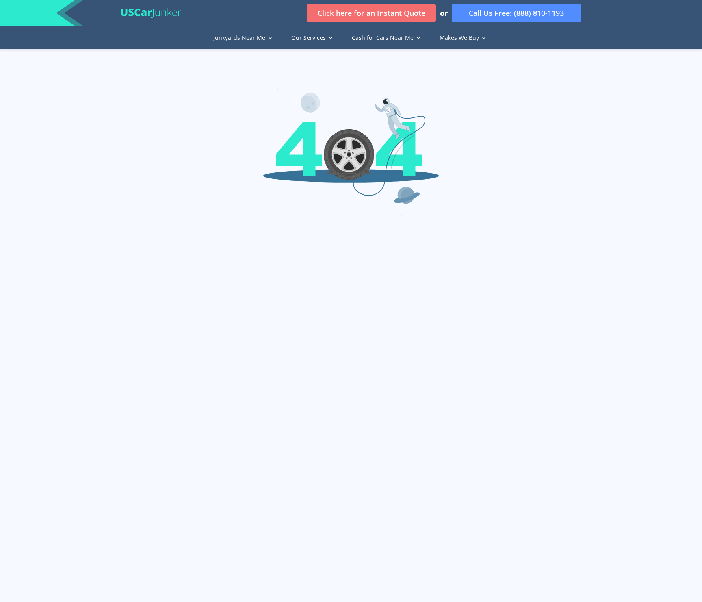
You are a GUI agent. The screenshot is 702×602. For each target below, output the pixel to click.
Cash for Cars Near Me (383, 37)
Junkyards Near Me (239, 37)
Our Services (308, 37)
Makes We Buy (459, 37)
